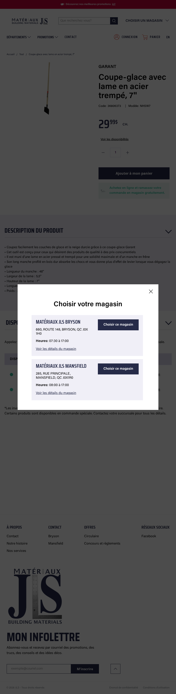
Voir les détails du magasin (56, 349)
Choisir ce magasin (118, 324)
